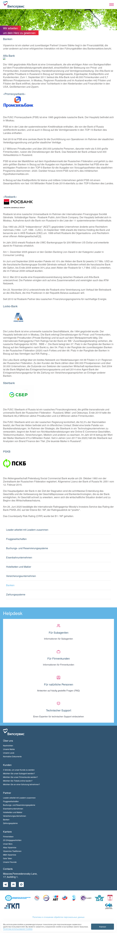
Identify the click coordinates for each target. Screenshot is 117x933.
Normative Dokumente (12, 756)
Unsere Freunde (10, 862)
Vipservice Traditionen (12, 851)
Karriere (7, 831)
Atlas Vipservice (9, 847)
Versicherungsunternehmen (21, 576)
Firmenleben (8, 836)
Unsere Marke (9, 749)
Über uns (8, 740)
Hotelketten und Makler (18, 566)
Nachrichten (8, 745)
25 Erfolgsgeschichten (12, 840)
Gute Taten (7, 858)
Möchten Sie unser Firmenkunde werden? (20, 777)
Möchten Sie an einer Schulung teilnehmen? (21, 784)
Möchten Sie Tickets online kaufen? (17, 780)
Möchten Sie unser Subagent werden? (19, 773)
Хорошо (102, 926)
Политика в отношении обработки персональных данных (58, 917)
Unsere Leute (8, 752)
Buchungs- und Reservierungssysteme (27, 548)
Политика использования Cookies (17, 929)
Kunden (7, 765)
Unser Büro (7, 843)
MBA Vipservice (9, 854)
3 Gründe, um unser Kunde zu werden (19, 769)
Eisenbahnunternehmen (19, 557)
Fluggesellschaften (16, 539)
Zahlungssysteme (15, 594)
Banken (10, 585)
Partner (7, 793)
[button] (111, 5)
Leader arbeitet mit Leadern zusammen (27, 529)
